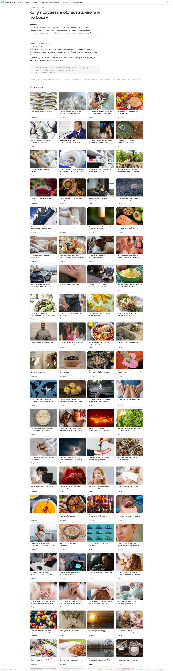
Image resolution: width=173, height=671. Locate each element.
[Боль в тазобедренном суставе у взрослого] (72, 307)
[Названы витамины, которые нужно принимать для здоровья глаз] (43, 624)
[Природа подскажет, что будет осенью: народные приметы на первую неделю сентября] (129, 249)
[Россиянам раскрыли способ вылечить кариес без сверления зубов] (129, 508)
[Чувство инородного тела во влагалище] (43, 249)
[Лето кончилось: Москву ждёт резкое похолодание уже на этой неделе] (100, 652)
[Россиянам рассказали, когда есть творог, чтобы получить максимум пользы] (72, 105)
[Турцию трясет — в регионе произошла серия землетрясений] (43, 393)
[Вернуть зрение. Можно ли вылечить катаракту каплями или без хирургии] (129, 566)
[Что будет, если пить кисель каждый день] (43, 191)
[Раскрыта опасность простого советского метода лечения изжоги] (129, 652)
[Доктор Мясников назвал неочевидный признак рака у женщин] (100, 191)
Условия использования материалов (115, 669)
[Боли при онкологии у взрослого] (43, 480)
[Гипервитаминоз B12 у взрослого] (100, 566)
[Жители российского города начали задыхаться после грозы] (72, 451)
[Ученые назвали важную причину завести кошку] (129, 364)
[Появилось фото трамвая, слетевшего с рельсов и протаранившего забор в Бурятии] (100, 278)
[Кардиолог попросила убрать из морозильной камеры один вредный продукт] (100, 134)
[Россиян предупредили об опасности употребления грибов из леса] (100, 364)
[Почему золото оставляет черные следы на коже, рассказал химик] (43, 595)
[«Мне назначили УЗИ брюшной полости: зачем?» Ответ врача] (129, 480)
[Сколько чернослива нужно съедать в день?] (72, 364)
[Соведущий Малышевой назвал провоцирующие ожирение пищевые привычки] (43, 422)
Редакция (101, 669)
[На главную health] (9, 2)
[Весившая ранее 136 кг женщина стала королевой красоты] (100, 595)
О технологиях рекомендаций (144, 669)
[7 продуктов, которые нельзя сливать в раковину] (129, 335)
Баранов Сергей (44, 43)
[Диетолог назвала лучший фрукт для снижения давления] (129, 422)
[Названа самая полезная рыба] (43, 105)
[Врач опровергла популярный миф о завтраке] (43, 652)
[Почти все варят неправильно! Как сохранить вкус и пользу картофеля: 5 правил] (129, 278)
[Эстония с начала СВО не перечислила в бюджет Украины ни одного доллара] (43, 220)
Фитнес (42, 7)
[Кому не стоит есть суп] (43, 508)
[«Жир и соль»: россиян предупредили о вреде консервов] (129, 134)
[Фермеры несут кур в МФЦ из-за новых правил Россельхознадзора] (72, 249)
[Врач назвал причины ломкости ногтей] (72, 624)
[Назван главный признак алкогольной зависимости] (100, 249)
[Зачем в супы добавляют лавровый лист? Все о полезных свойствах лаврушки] (43, 307)
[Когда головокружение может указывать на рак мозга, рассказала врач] (72, 566)
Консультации (34, 7)
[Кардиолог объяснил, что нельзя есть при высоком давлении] (72, 191)
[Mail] (2, 2)
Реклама (15, 669)
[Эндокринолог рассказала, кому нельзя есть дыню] (100, 307)
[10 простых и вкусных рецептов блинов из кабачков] (129, 307)
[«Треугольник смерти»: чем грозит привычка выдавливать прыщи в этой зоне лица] (129, 537)
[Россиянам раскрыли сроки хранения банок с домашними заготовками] (100, 508)
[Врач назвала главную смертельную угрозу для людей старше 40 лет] (129, 220)
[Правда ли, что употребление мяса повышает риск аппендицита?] (72, 508)
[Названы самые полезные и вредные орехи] (129, 451)
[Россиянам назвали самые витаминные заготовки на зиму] (72, 393)
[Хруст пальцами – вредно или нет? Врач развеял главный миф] (72, 595)
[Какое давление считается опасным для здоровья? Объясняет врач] (43, 134)
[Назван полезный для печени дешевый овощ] (129, 105)
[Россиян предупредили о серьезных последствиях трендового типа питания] (72, 652)
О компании (8, 669)
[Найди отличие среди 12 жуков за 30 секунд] (100, 537)
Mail (3, 669)
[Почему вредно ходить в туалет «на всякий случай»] (43, 364)
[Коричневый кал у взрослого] (72, 220)
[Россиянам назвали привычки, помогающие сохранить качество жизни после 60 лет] (72, 480)
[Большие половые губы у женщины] (43, 163)
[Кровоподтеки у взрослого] (72, 278)
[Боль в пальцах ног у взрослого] (129, 393)
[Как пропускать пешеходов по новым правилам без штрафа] (100, 393)
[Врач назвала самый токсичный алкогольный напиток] (100, 220)
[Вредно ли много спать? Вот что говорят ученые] (43, 451)
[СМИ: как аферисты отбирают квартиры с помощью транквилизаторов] (100, 451)
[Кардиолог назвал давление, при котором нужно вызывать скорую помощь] (100, 105)
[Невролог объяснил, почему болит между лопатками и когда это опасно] (43, 537)
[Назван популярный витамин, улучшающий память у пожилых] (129, 163)
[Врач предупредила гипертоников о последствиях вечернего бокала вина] (129, 624)
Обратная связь (130, 669)
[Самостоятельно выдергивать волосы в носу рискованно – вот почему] (100, 480)
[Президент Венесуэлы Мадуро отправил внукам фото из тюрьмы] (43, 335)
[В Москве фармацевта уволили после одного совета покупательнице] (100, 163)
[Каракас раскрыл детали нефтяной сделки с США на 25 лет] (100, 624)
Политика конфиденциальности (161, 669)
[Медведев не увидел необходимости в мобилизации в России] (72, 134)
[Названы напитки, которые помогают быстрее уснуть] (129, 595)
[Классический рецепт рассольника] (72, 537)
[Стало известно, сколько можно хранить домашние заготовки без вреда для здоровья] (72, 422)
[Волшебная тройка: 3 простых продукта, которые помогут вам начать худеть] (100, 335)
